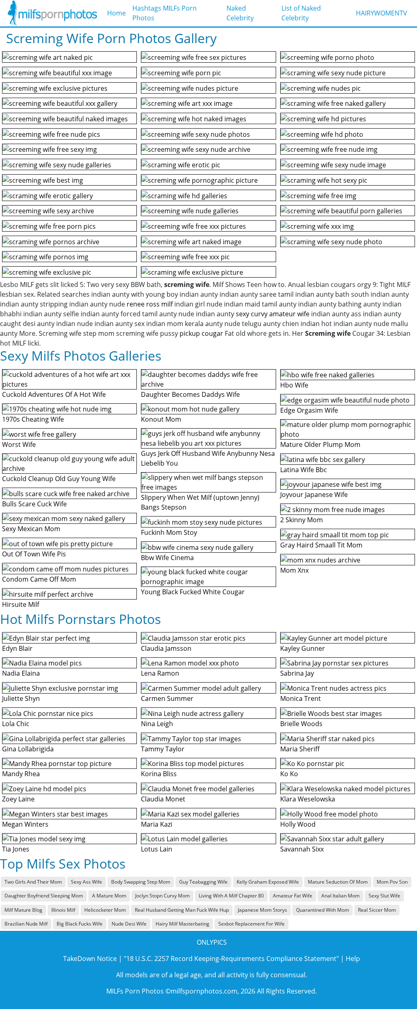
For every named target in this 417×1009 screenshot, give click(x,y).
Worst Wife (19, 444)
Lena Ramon (160, 673)
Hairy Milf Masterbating (182, 923)
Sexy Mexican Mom (31, 528)
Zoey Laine (18, 799)
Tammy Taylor (162, 748)
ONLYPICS (212, 942)
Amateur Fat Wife (292, 895)
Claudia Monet (163, 799)
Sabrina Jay (297, 673)
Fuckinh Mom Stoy (169, 532)
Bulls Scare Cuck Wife (34, 503)
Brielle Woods (301, 723)
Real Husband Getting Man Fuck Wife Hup (182, 909)
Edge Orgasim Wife (309, 410)
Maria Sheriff (300, 748)
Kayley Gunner (302, 648)
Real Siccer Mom (377, 909)
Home (116, 13)
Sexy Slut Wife (384, 895)
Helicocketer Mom (105, 909)
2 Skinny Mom (301, 519)
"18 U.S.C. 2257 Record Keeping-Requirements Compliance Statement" (231, 958)
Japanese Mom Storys (262, 909)
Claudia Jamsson (166, 648)
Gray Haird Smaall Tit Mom (321, 545)
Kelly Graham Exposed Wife (268, 881)
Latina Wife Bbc (303, 469)
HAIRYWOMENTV (381, 13)
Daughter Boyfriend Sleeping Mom (43, 895)
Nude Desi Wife (129, 923)
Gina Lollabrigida (28, 748)
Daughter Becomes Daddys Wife (190, 394)
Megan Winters (25, 824)
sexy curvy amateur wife (272, 313)
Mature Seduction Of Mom (338, 881)
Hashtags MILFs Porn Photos (164, 13)
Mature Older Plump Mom (320, 444)
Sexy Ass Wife (86, 881)
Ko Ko (289, 773)
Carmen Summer (167, 698)
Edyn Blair (17, 648)
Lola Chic (15, 723)
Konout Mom (161, 419)
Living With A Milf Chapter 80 (231, 895)
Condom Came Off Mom (39, 579)
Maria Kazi (156, 824)
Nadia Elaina (21, 673)
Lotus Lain (156, 849)
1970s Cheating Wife (33, 419)
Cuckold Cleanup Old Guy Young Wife (59, 478)
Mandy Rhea (21, 773)
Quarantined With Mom (322, 909)
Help (353, 958)
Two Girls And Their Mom (33, 881)
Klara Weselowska (307, 799)
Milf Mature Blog (23, 909)
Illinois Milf (63, 909)
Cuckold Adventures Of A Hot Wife (54, 394)
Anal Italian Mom (340, 895)
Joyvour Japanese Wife (314, 494)
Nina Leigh (157, 723)
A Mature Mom (109, 895)
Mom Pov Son (392, 881)
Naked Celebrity (240, 13)
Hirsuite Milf (20, 604)
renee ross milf (150, 304)
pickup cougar (201, 333)
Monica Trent (300, 698)
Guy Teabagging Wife (203, 881)
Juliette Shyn (21, 698)
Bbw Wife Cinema (167, 557)
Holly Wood (298, 824)
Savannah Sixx (302, 849)
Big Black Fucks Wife (80, 923)
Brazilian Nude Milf (26, 923)
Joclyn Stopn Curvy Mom (162, 895)
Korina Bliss (159, 773)
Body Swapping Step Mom (140, 881)
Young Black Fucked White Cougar (193, 591)
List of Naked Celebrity (301, 13)
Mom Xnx (294, 570)
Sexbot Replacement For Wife (251, 923)
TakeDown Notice (90, 958)
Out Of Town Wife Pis (34, 553)
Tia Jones (15, 849)
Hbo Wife (294, 385)
